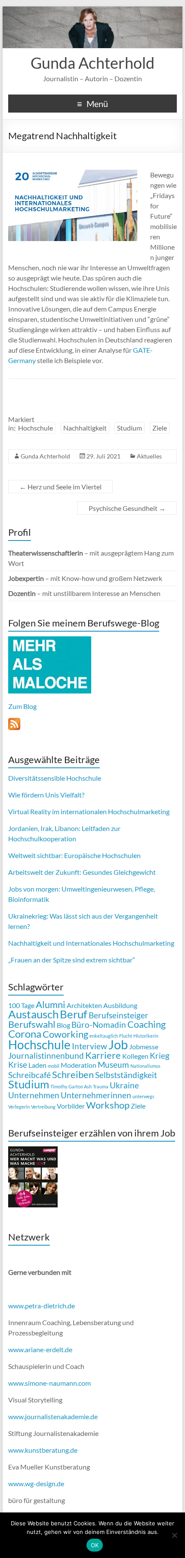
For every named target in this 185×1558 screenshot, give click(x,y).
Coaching (146, 1024)
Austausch (33, 1014)
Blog (63, 1025)
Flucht (125, 1036)
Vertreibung (43, 1106)
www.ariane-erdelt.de (40, 1349)
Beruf (73, 1014)
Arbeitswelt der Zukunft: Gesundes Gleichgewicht (82, 872)
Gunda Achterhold (92, 62)
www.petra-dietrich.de (41, 1305)
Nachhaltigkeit (85, 428)
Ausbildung (120, 1005)
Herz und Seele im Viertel (60, 487)
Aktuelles (149, 456)
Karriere (103, 1055)
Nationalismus (145, 1066)
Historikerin (145, 1036)
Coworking (65, 1034)
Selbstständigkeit (126, 1075)
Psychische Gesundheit (127, 508)
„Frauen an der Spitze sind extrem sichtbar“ (71, 960)
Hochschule (35, 428)
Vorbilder (71, 1106)
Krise (17, 1064)
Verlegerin (19, 1106)
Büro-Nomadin (98, 1025)
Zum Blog (22, 706)
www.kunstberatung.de (42, 1450)
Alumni (50, 1004)
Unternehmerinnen (96, 1095)
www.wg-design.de (36, 1483)
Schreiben (73, 1074)
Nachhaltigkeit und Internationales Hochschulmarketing (91, 943)
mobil (53, 1066)
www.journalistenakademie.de (53, 1416)
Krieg (160, 1055)
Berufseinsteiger (118, 1015)
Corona (24, 1033)
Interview (89, 1046)
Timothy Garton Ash (71, 1086)
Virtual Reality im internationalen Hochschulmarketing (89, 811)
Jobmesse (143, 1046)
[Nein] (174, 1535)
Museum (113, 1064)
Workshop (108, 1105)
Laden (37, 1065)
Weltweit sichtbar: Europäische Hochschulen (74, 855)
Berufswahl (32, 1024)
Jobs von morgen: (34, 889)
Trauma (100, 1086)
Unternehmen (33, 1095)
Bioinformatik (28, 899)
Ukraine (124, 1085)
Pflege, (145, 889)
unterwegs (143, 1096)
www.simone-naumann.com (49, 1383)
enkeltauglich (103, 1036)
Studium (129, 428)
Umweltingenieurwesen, (97, 889)
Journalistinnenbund (46, 1055)
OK (95, 1545)
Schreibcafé (29, 1075)
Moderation (78, 1065)
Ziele (159, 428)
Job (118, 1044)
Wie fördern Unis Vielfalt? (46, 795)
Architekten (84, 1005)
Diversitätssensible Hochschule (54, 778)
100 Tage (21, 1005)
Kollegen (135, 1056)
